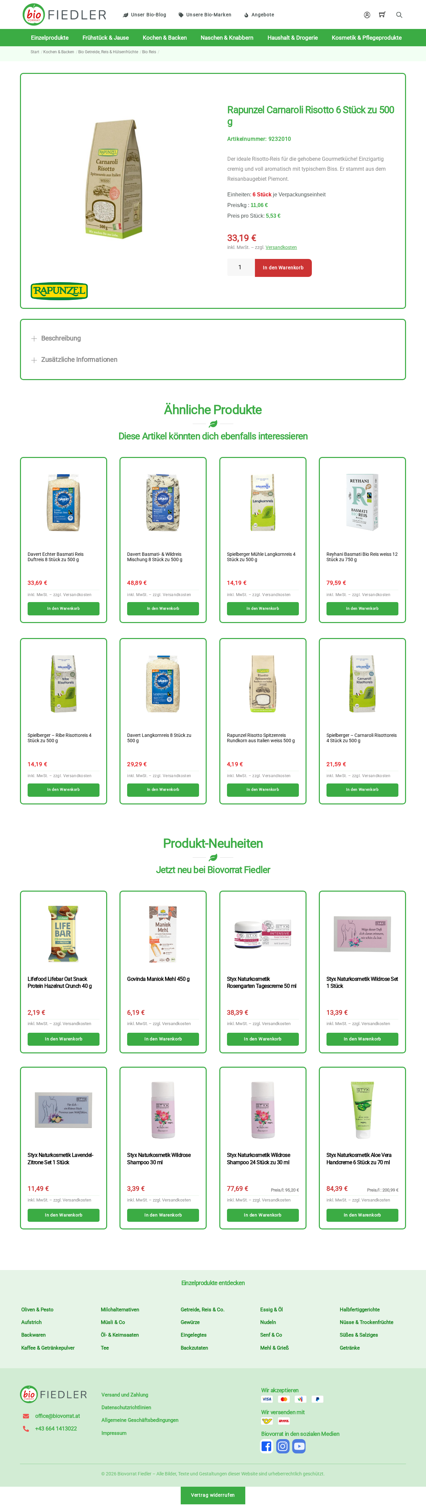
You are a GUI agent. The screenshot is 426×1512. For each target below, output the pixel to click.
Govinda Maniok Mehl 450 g (158, 979)
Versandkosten (281, 247)
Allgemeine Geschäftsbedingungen (140, 1420)
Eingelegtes (194, 1335)
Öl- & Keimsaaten (120, 1335)
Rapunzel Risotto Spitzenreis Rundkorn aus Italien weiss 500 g (261, 738)
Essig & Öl (271, 1310)
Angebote (263, 15)
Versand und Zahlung (125, 1395)
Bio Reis (149, 52)
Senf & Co (271, 1335)
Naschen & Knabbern (227, 37)
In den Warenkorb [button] (63, 608)
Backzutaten (194, 1348)
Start (35, 52)
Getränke (350, 1348)
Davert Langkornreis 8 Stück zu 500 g (159, 738)
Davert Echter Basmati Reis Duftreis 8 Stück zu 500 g (56, 557)
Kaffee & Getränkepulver (48, 1348)
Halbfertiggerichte (360, 1310)
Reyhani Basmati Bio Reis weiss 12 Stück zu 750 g (362, 557)
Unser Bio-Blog (148, 15)
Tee (105, 1348)
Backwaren (33, 1335)
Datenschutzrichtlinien (126, 1407)
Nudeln (268, 1322)
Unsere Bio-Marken (208, 15)
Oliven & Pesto (37, 1310)
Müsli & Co (113, 1322)
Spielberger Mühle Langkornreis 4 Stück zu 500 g (261, 557)
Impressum (114, 1433)
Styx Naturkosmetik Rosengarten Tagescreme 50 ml (262, 982)
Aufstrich (31, 1322)
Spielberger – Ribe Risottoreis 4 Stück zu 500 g (60, 738)
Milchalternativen (120, 1310)
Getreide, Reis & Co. (203, 1310)
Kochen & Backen (165, 37)
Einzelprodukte (50, 37)
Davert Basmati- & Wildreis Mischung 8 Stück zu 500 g (154, 557)
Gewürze (190, 1322)
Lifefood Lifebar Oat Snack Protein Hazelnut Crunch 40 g (60, 982)
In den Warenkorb (283, 268)
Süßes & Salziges (359, 1335)
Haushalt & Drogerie (293, 37)
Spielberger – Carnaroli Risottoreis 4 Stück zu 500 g (361, 738)
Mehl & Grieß (274, 1348)
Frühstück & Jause (106, 37)
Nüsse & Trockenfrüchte (366, 1322)
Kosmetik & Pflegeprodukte (367, 37)
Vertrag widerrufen (213, 1495)
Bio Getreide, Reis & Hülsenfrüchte (108, 52)
